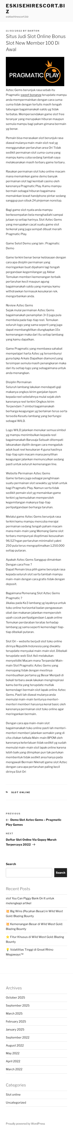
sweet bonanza (31, 95)
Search (11, 864)
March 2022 (14, 1069)
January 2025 (15, 1029)
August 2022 (15, 1045)
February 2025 (16, 1021)
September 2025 (18, 1005)
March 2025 (14, 1013)
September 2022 (17, 1037)
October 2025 (15, 997)
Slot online (20, 792)
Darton (34, 30)
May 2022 (12, 1053)
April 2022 (13, 1061)
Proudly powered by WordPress (25, 1123)
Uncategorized (16, 1102)
